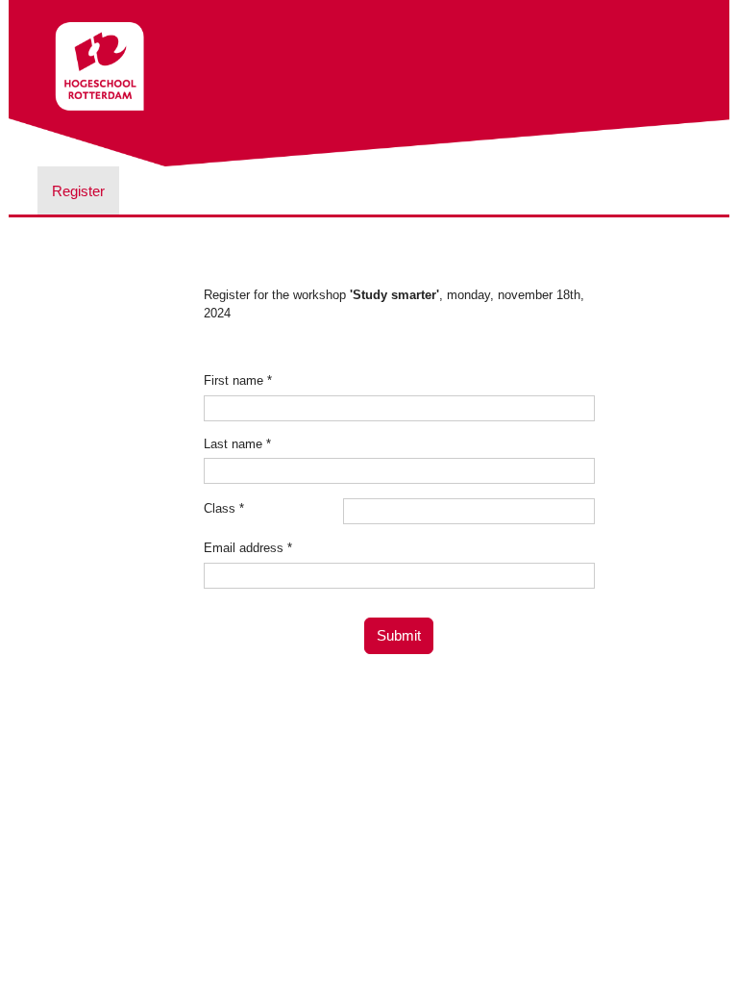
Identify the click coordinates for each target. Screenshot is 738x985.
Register (78, 191)
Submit (399, 635)
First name (238, 380)
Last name (237, 444)
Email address (248, 548)
